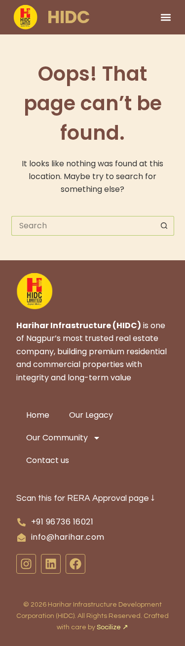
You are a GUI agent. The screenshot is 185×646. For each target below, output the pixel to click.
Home (37, 415)
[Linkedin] (51, 564)
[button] (166, 17)
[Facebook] (75, 564)
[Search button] (164, 226)
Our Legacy (91, 415)
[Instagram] (26, 564)
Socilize (112, 627)
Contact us (47, 460)
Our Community (57, 437)
